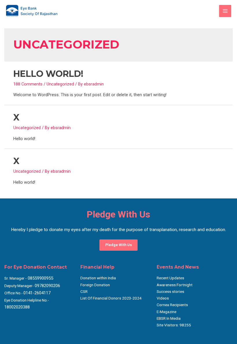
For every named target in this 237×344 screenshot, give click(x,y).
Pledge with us (118, 245)
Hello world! (48, 73)
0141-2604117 (37, 292)
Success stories (170, 291)
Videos (163, 298)
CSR (84, 291)
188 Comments (27, 84)
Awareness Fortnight (174, 284)
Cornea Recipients (172, 304)
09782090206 (47, 285)
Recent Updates (170, 278)
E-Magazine (166, 311)
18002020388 (17, 307)
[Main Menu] (225, 11)
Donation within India (98, 278)
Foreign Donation (95, 284)
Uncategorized (60, 84)
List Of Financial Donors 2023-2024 (111, 298)
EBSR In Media (169, 318)
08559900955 (40, 278)
